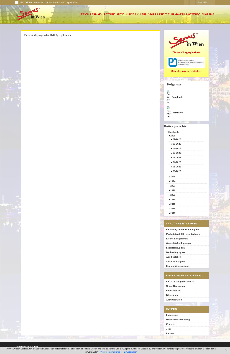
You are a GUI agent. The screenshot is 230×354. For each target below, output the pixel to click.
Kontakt (170, 324)
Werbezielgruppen (176, 252)
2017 (172, 213)
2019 (172, 204)
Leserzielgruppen (175, 247)
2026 (172, 135)
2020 (172, 199)
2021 (172, 195)
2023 (172, 186)
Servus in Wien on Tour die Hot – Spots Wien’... (57, 2)
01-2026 (177, 148)
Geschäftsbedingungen (179, 243)
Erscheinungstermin (177, 238)
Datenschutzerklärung (178, 319)
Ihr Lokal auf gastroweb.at (180, 281)
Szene (120, 14)
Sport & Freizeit (158, 14)
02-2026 (177, 153)
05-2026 (177, 166)
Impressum (172, 315)
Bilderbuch (172, 295)
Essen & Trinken (91, 14)
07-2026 (177, 139)
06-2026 (177, 171)
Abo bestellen (173, 257)
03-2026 (177, 157)
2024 (172, 181)
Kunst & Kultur (136, 14)
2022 (172, 190)
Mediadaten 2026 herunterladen (183, 234)
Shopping (208, 14)
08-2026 (177, 144)
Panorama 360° (174, 290)
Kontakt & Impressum (177, 266)
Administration (174, 299)
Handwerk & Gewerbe (185, 14)
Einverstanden (130, 352)
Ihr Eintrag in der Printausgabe (182, 229)
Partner (170, 333)
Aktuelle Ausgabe (175, 261)
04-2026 (177, 162)
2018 (172, 208)
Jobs (168, 329)
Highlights (173, 132)
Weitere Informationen (110, 352)
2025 (172, 176)
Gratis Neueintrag (175, 286)
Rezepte (109, 14)
